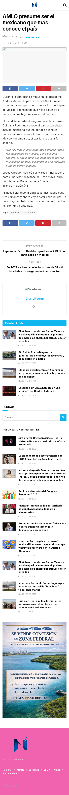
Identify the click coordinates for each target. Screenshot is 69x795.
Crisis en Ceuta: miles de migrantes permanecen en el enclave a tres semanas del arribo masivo (39, 604)
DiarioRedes (31, 37)
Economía (34, 770)
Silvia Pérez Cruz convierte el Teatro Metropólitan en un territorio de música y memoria (41, 441)
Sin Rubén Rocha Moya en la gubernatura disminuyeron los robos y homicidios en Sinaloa (41, 355)
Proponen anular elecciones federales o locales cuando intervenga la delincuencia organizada (42, 526)
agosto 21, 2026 (28, 381)
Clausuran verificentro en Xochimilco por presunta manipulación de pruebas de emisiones (41, 373)
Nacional (7, 770)
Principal (30, 212)
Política (20, 770)
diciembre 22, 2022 (17, 43)
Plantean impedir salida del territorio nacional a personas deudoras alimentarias (40, 509)
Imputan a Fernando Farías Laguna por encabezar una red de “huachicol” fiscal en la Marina (41, 586)
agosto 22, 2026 (28, 345)
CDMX (47, 770)
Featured (16, 212)
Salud (57, 770)
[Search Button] (63, 417)
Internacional (10, 773)
